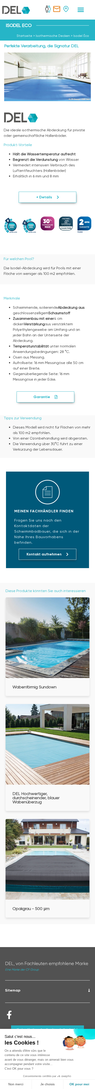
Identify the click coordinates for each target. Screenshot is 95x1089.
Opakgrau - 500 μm (31, 908)
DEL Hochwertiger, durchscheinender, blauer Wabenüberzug (35, 797)
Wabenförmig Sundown (34, 686)
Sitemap (13, 990)
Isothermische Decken (53, 36)
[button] (81, 10)
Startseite (24, 36)
